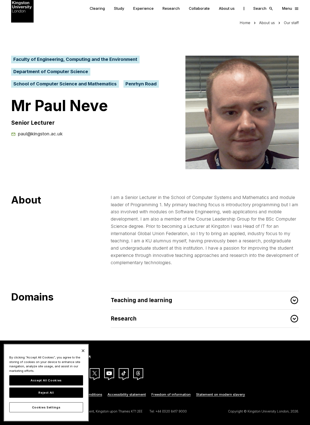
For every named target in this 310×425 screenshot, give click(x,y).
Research (171, 8)
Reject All (46, 393)
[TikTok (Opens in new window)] (124, 373)
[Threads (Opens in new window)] (138, 373)
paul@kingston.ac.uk (40, 134)
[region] (46, 382)
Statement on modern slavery (220, 394)
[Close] (83, 351)
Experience (143, 8)
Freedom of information (171, 394)
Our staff (291, 23)
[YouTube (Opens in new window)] (109, 373)
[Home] (22, 11)
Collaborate (199, 8)
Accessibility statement (127, 394)
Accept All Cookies (46, 380)
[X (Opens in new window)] (95, 373)
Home (245, 23)
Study (119, 8)
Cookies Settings (46, 407)
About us (227, 8)
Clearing (97, 8)
